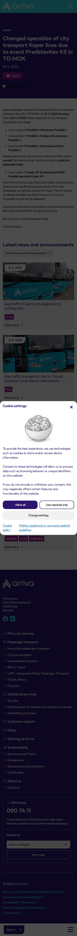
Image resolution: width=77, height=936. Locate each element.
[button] (71, 407)
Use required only (57, 505)
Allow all (20, 505)
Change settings (38, 515)
